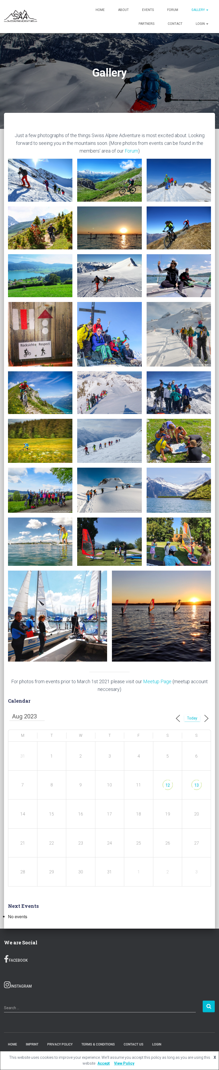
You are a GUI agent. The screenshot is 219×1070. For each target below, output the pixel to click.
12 (167, 785)
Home (100, 10)
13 (196, 785)
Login (201, 24)
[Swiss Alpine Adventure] (20, 16)
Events (148, 10)
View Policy (124, 1063)
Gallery (198, 10)
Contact (175, 24)
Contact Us (133, 1044)
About (123, 10)
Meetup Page (157, 681)
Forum (172, 10)
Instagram (21, 986)
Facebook (18, 960)
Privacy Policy (60, 1044)
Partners (146, 24)
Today (192, 718)
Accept (103, 1063)
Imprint (32, 1044)
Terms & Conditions (98, 1044)
